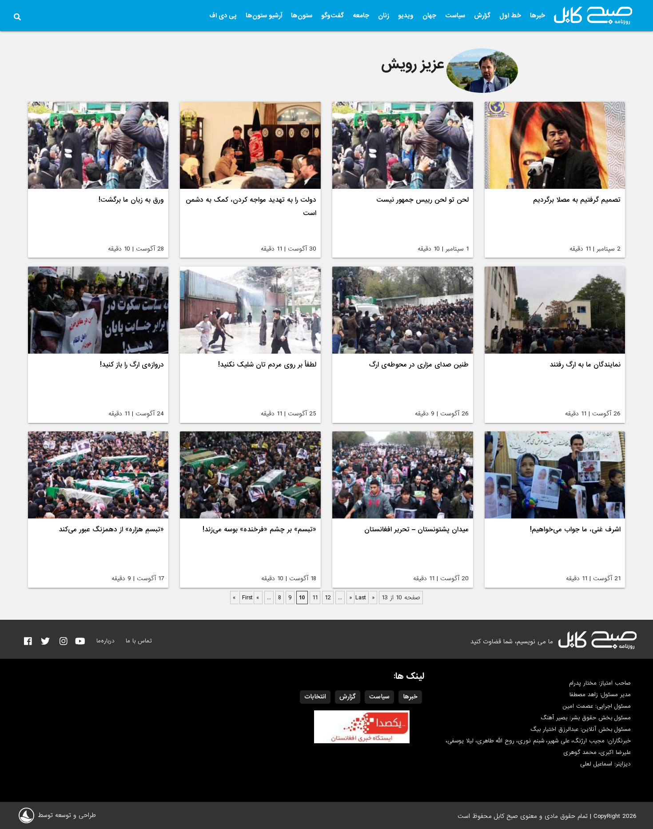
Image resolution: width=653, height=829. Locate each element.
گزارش (482, 15)
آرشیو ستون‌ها (264, 15)
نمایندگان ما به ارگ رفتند (585, 364)
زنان (383, 15)
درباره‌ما (105, 641)
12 (328, 597)
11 (315, 597)
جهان (429, 15)
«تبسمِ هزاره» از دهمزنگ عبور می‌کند (111, 529)
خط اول (510, 15)
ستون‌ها (301, 15)
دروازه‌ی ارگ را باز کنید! (132, 364)
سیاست (455, 15)
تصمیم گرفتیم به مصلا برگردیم (577, 200)
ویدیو (406, 15)
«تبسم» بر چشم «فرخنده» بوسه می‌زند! (259, 529)
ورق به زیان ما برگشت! (131, 200)
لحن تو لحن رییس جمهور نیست (422, 200)
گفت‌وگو (332, 15)
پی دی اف (223, 15)
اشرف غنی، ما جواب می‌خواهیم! (575, 529)
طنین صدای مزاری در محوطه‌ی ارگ (419, 364)
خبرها (537, 15)
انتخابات (315, 696)
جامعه (361, 15)
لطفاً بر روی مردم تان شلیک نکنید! (267, 364)
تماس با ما (139, 641)
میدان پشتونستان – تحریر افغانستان (416, 529)
